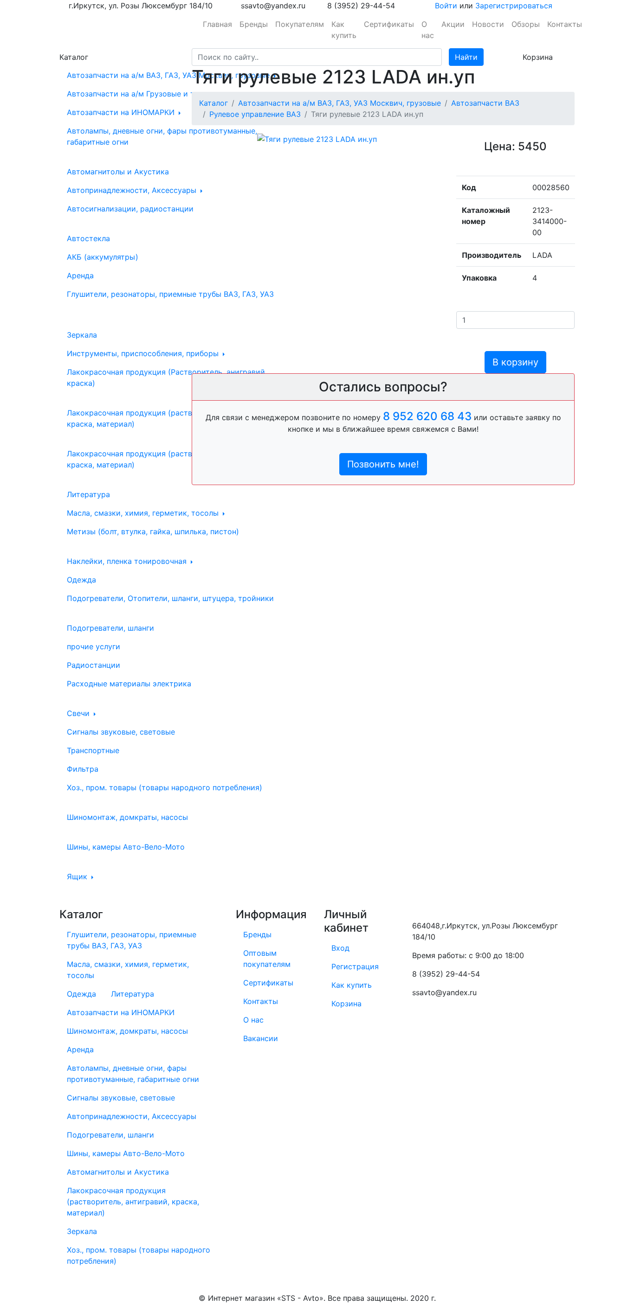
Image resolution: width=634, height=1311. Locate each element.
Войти (446, 5)
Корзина (346, 1003)
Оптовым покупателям (267, 958)
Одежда (81, 579)
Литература (88, 494)
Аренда (80, 275)
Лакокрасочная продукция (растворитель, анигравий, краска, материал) (167, 418)
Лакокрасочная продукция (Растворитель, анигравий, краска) (167, 377)
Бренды (253, 24)
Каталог (213, 103)
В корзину (515, 362)
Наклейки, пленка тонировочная (128, 561)
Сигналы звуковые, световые (121, 731)
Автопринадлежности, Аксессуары (133, 190)
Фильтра (82, 769)
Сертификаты (389, 24)
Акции (453, 24)
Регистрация (355, 966)
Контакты (564, 24)
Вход (340, 948)
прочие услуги (93, 646)
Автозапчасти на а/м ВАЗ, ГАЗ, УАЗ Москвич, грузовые (169, 75)
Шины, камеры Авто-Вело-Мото (126, 846)
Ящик (78, 876)
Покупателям (299, 24)
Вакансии (260, 1038)
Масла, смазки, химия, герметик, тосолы (144, 513)
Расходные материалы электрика (129, 683)
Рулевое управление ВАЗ (255, 114)
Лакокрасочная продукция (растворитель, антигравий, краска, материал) (169, 459)
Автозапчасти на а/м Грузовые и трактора (147, 93)
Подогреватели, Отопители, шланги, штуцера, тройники (170, 598)
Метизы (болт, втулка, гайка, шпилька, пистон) (153, 531)
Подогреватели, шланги (110, 628)
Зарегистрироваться (513, 5)
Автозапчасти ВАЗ (485, 103)
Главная (217, 24)
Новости (488, 24)
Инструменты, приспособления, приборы (144, 353)
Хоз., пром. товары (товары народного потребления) (164, 787)
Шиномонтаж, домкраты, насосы (127, 817)
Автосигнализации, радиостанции (130, 208)
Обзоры (525, 24)
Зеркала (82, 334)
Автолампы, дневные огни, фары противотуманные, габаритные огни (162, 136)
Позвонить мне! (383, 464)
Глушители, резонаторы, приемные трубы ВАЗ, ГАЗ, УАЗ (170, 294)
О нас (427, 29)
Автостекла (88, 238)
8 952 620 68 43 (427, 416)
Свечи (79, 713)
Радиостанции (93, 665)
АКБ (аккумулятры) (102, 257)
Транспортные (93, 750)
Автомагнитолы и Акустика (118, 171)
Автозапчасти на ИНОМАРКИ (122, 112)
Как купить (343, 29)
